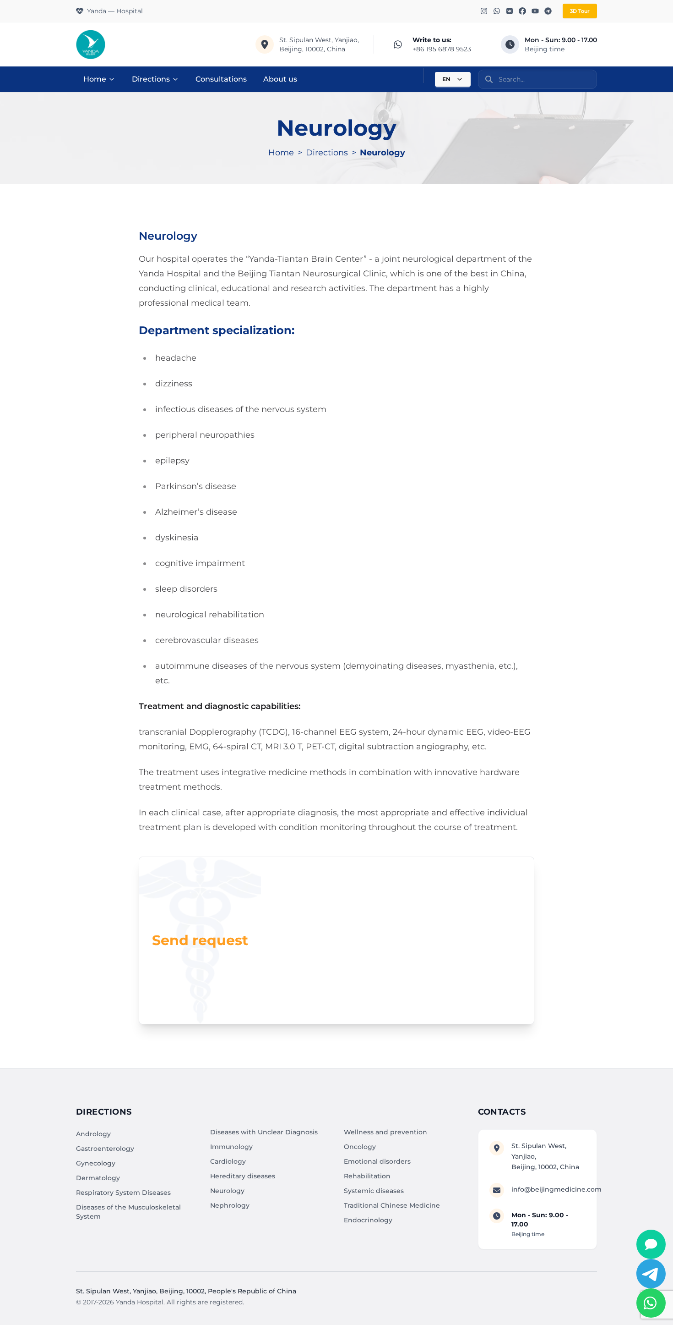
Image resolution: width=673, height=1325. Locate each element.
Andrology (93, 1134)
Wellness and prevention (385, 1132)
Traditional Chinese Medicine (392, 1205)
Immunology (231, 1147)
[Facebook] (522, 11)
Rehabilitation (367, 1176)
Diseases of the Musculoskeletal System (128, 1212)
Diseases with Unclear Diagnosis (264, 1132)
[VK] (509, 11)
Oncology (360, 1147)
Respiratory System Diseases (123, 1192)
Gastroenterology (105, 1148)
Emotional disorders (377, 1161)
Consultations (221, 79)
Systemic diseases (374, 1191)
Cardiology (228, 1161)
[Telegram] (548, 11)
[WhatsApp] (496, 11)
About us (280, 79)
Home (94, 79)
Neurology (227, 1191)
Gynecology (95, 1163)
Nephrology (230, 1205)
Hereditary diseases (242, 1176)
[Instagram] (484, 11)
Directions (151, 79)
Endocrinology (368, 1220)
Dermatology (98, 1178)
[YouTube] (535, 11)
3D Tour (580, 11)
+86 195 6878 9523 (441, 49)
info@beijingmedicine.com (556, 1189)
